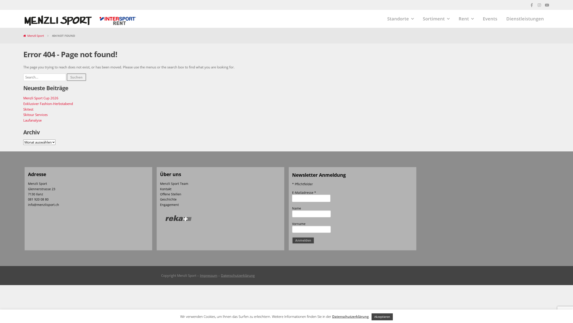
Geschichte (168, 199)
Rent (464, 19)
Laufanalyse (32, 120)
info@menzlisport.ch (43, 205)
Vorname (299, 224)
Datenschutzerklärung (238, 275)
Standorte (398, 19)
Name (296, 208)
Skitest (28, 109)
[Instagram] (539, 5)
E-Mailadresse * (304, 192)
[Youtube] (547, 5)
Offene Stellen (170, 194)
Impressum (208, 275)
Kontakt (165, 189)
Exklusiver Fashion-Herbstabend (48, 103)
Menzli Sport (35, 36)
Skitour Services (35, 114)
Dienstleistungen (525, 19)
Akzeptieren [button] (382, 317)
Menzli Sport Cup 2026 (40, 98)
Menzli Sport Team (174, 183)
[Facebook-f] (531, 5)
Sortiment (434, 19)
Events (490, 19)
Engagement (169, 205)
